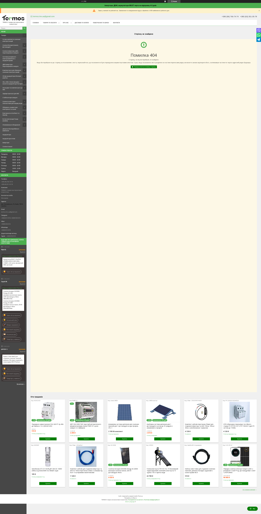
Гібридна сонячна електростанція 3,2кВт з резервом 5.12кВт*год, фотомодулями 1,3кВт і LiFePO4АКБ (239, 470)
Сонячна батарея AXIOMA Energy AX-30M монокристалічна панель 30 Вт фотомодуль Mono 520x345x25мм (12, 304)
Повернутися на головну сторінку (145, 67)
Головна (36, 22)
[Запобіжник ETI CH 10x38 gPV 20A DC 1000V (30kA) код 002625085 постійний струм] (48, 456)
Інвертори (6, 142)
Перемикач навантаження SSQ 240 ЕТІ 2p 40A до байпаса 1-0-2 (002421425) (47, 425)
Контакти (116, 22)
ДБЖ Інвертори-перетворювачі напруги (10, 65)
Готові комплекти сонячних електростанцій (11, 40)
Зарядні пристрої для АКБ (11, 93)
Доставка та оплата (82, 22)
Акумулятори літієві (9, 139)
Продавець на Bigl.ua (130, 498)
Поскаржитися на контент (135, 500)
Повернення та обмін (101, 22)
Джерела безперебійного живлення (11, 130)
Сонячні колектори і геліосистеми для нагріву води (12, 102)
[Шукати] (24, 28)
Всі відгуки (20, 384)
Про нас (66, 22)
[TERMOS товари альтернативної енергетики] (13, 18)
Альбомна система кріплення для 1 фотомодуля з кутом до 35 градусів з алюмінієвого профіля (160, 426)
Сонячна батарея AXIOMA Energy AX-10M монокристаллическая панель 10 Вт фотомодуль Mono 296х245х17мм (12, 295)
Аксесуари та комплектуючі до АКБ (13, 88)
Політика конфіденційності (152, 500)
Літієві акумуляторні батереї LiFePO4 (12, 77)
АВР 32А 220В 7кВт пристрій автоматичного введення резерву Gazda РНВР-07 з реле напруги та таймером (85, 426)
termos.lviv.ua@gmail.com (9, 212)
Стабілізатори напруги (10, 97)
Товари (3, 35)
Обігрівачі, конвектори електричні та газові (10, 108)
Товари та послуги (50, 22)
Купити (48, 439)
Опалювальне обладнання (11, 125)
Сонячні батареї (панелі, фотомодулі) (10, 46)
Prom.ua (140, 496)
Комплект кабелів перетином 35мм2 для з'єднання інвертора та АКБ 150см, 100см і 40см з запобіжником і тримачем (200, 426)
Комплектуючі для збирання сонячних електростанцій (12, 71)
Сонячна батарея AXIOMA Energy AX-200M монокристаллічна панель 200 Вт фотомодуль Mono (123, 470)
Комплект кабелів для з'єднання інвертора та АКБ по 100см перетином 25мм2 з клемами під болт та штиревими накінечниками (86, 470)
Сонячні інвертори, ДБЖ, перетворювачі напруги (10, 52)
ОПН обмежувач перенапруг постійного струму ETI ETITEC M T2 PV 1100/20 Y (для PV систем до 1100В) (238, 426)
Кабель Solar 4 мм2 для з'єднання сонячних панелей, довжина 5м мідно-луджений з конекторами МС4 (200, 470)
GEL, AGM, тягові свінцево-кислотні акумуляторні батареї (13, 83)
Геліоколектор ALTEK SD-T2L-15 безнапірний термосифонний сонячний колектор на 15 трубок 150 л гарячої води (162, 470)
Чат (254, 509)
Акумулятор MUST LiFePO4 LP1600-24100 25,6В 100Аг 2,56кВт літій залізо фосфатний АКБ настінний (13, 262)
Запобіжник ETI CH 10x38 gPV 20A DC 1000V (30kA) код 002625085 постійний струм (47, 470)
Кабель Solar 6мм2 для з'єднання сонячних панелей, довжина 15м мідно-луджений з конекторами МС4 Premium (13, 359)
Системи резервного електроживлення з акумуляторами (9, 58)
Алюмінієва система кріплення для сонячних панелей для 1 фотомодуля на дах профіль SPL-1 (123, 426)
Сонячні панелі (7, 146)
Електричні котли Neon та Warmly (11, 114)
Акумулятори (7, 135)
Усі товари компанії (249, 490)
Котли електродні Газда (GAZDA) (10, 120)
